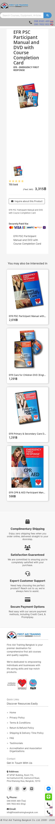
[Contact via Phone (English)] (48, 812)
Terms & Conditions (20, 722)
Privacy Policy (17, 717)
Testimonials (16, 743)
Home (13, 712)
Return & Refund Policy (22, 727)
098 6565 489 (42, 21)
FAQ (12, 738)
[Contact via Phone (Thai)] (48, 804)
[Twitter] (24, 789)
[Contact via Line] (48, 796)
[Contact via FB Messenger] (48, 789)
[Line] (31, 789)
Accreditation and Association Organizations (26, 749)
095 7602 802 (42, 24)
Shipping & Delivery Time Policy (27, 732)
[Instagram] (17, 789)
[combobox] (22, 15)
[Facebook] (10, 789)
